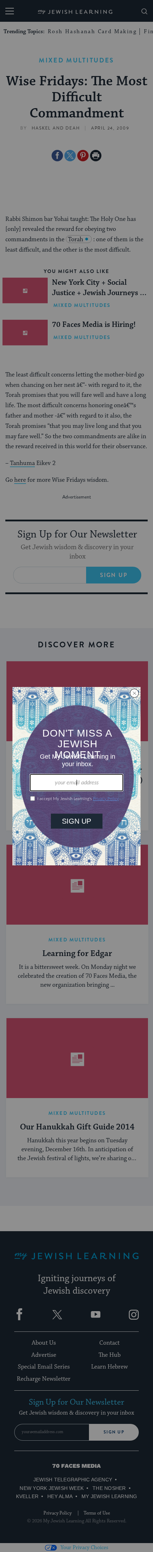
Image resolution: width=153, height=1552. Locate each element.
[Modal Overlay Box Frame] (76, 776)
